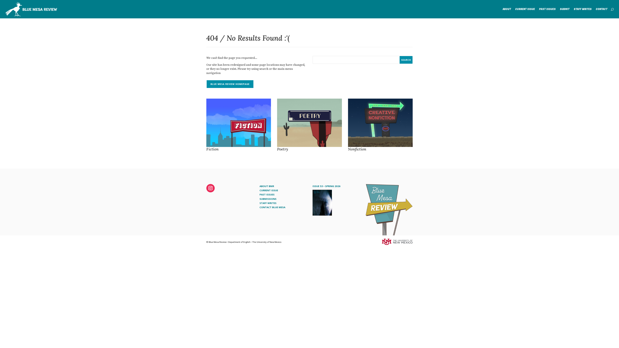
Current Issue (525, 9)
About (507, 9)
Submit (565, 9)
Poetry (282, 149)
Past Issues (547, 9)
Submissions (268, 198)
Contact (601, 9)
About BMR (267, 186)
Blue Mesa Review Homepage (230, 84)
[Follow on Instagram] (210, 188)
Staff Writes (583, 9)
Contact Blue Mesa (272, 207)
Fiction (212, 149)
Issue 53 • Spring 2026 (326, 186)
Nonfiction (357, 149)
